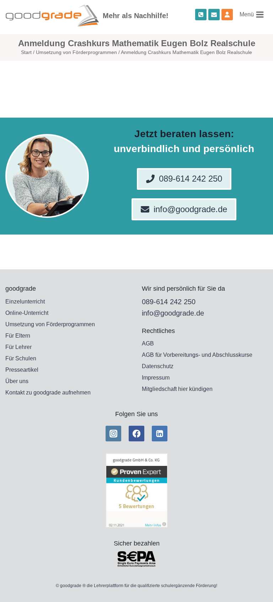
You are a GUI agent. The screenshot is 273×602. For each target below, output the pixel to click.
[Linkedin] (159, 433)
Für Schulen (20, 358)
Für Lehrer (18, 347)
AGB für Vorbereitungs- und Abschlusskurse (197, 355)
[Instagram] (113, 433)
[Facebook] (136, 433)
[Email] (214, 14)
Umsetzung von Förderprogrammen (50, 324)
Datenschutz (157, 366)
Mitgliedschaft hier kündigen (177, 389)
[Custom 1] (227, 14)
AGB (148, 343)
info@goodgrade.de (173, 313)
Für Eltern (17, 336)
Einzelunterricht (25, 302)
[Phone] (201, 14)
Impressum (156, 378)
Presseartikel (21, 370)
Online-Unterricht (26, 313)
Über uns (16, 381)
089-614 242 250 (169, 302)
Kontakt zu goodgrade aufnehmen (48, 392)
